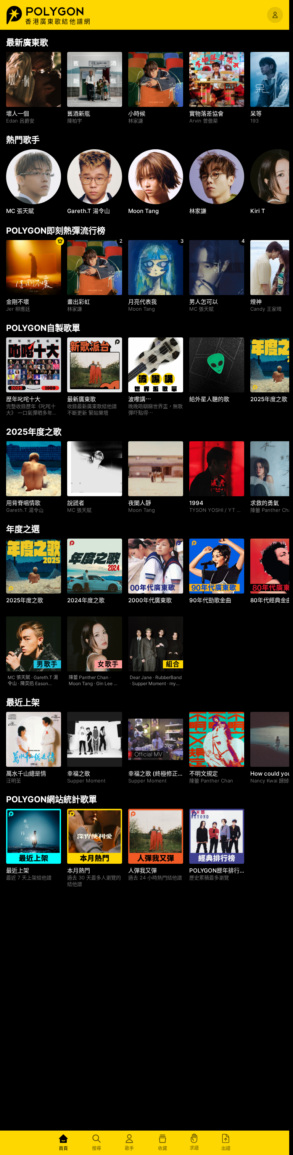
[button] (63, 11)
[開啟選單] (275, 14)
